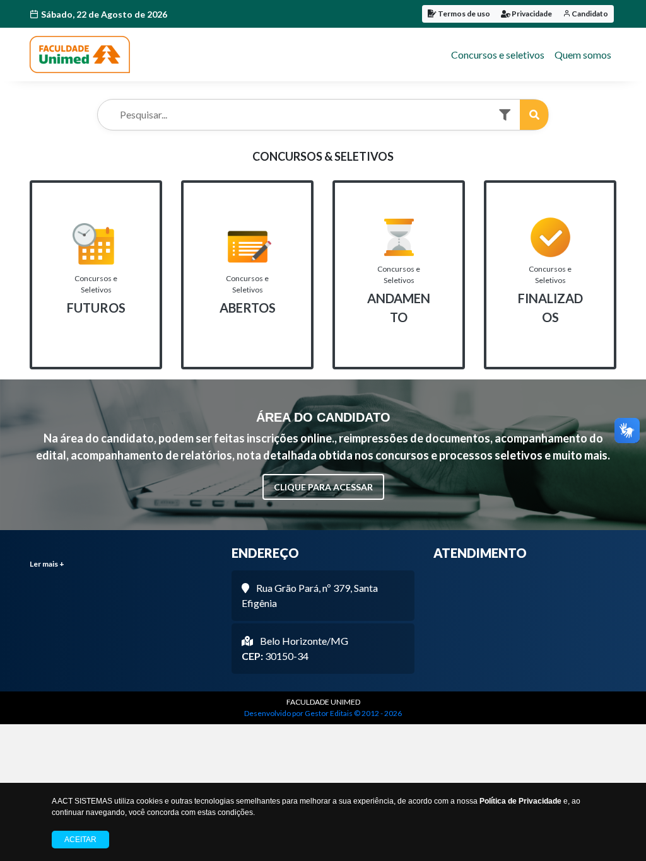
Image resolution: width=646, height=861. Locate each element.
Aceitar (80, 839)
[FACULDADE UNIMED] (80, 54)
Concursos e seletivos (497, 55)
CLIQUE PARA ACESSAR (323, 487)
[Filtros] (505, 115)
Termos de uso (463, 13)
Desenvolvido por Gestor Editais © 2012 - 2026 (323, 713)
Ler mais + (47, 564)
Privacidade (531, 13)
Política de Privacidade (520, 801)
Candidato (589, 13)
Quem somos (583, 55)
